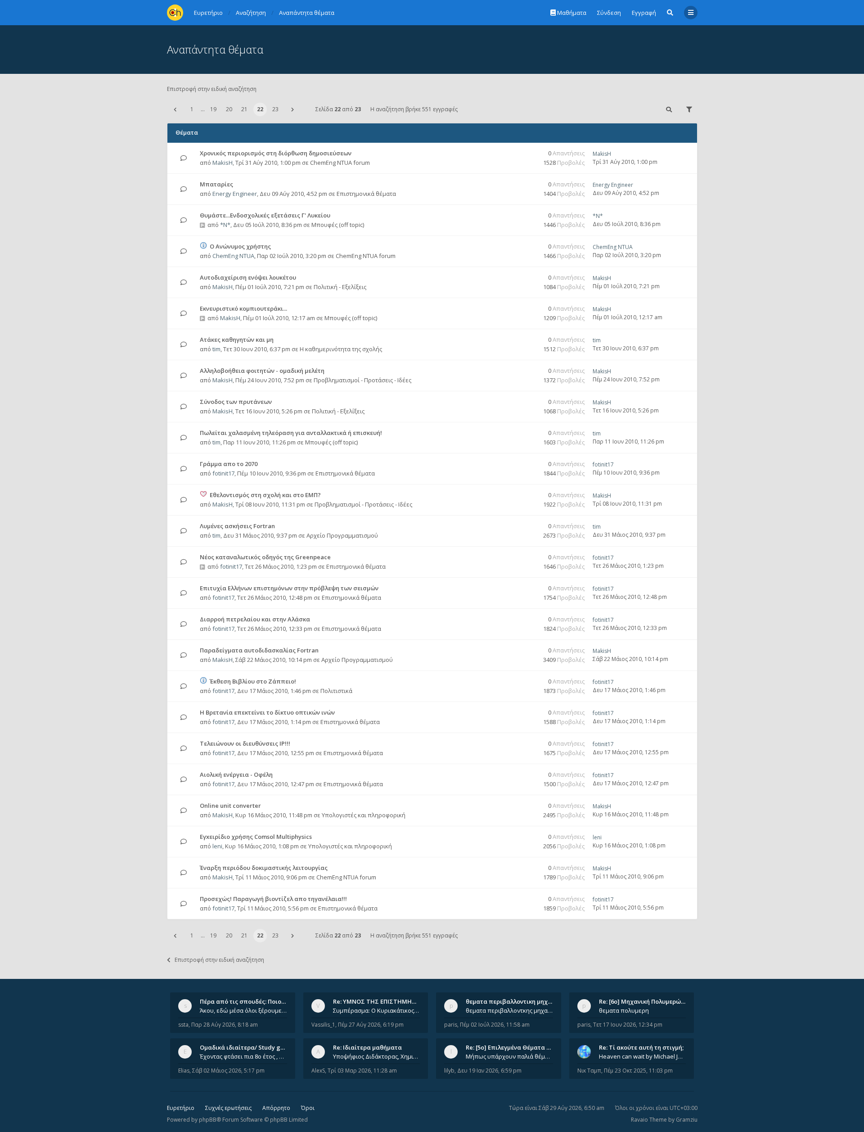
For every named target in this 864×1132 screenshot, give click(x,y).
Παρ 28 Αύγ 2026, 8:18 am (224, 1024)
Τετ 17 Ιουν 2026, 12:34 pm (627, 1024)
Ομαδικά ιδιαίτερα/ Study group (247, 1047)
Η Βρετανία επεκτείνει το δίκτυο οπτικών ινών (267, 712)
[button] (175, 109)
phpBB (207, 1119)
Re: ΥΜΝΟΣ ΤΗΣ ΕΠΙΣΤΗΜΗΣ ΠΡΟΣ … (386, 1001)
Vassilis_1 (323, 1024)
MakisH (222, 162)
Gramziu (687, 1119)
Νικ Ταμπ (589, 1070)
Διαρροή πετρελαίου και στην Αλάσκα (255, 619)
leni (217, 846)
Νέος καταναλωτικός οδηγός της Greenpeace (265, 557)
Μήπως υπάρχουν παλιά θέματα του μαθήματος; (509, 1056)
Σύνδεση (609, 13)
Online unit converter (230, 805)
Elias (183, 1070)
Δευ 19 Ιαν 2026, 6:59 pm (489, 1070)
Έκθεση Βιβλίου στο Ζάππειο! (253, 681)
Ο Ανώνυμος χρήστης (240, 246)
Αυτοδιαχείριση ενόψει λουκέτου (248, 277)
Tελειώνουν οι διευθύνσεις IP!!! (245, 743)
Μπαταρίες (216, 184)
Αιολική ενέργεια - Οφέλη (236, 774)
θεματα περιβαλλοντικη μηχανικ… (515, 1001)
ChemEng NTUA (233, 256)
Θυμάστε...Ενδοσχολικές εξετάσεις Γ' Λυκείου (265, 215)
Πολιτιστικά (336, 691)
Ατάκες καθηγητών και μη (237, 339)
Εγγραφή (644, 13)
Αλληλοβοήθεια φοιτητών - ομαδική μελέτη (262, 371)
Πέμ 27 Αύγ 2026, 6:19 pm (371, 1024)
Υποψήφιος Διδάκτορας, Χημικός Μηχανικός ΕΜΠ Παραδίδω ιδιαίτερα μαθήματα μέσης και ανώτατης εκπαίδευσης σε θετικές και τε (376, 1056)
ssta (183, 1024)
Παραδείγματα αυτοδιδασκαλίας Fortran (259, 650)
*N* (225, 225)
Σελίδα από (338, 109)
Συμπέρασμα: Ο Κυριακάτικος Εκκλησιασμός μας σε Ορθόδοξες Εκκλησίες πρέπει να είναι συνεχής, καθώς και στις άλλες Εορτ (376, 1010)
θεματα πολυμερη (624, 1010)
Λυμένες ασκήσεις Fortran (237, 526)
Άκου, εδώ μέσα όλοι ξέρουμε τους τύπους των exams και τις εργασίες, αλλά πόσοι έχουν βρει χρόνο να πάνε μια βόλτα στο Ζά (243, 1010)
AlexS (318, 1070)
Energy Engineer (234, 194)
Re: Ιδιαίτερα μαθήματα (367, 1047)
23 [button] (275, 109)
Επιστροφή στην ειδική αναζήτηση (211, 89)
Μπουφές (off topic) (337, 225)
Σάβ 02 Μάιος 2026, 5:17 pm (228, 1070)
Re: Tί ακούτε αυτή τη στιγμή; (641, 1047)
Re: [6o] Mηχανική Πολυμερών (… (645, 1001)
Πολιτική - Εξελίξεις (340, 287)
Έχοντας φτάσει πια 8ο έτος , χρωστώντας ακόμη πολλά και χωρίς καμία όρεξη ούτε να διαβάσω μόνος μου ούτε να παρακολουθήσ (243, 1056)
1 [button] (192, 109)
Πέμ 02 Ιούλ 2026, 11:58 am (495, 1024)
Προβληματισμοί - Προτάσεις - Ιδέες (362, 380)
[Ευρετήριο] (175, 13)
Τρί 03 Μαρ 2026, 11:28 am (362, 1070)
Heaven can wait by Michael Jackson (642, 1056)
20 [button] (229, 109)
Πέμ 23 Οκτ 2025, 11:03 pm (638, 1070)
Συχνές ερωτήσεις (228, 1108)
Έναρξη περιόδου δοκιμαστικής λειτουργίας (264, 868)
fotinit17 (223, 473)
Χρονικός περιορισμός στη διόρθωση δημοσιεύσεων (275, 153)
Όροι (308, 1108)
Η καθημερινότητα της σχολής (341, 349)
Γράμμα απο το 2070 (228, 464)
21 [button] (244, 109)
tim (216, 349)
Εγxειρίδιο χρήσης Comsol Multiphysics (256, 837)
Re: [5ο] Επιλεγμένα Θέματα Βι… (511, 1047)
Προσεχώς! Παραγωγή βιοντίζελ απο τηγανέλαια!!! (273, 899)
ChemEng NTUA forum (340, 162)
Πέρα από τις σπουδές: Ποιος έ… (246, 1001)
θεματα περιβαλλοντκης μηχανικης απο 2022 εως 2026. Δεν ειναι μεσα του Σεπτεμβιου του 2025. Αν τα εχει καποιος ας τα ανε (509, 1010)
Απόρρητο (276, 1108)
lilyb (449, 1070)
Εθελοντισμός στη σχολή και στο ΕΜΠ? (265, 495)
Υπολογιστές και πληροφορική (363, 815)
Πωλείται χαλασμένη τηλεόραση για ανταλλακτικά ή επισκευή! (291, 433)
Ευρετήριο (180, 1108)
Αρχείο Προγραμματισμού (342, 535)
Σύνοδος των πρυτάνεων (236, 402)
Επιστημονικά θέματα (366, 194)
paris (450, 1024)
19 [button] (213, 109)
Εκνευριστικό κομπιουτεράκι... (243, 308)
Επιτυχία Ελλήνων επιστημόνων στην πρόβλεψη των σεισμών (289, 588)
